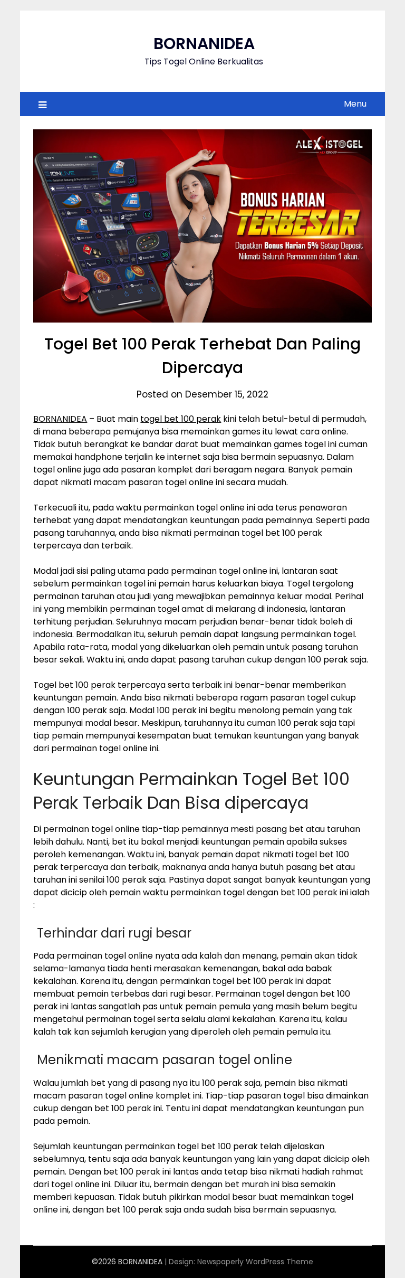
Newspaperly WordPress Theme (255, 1261)
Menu (355, 104)
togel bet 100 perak (180, 419)
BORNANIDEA (204, 43)
